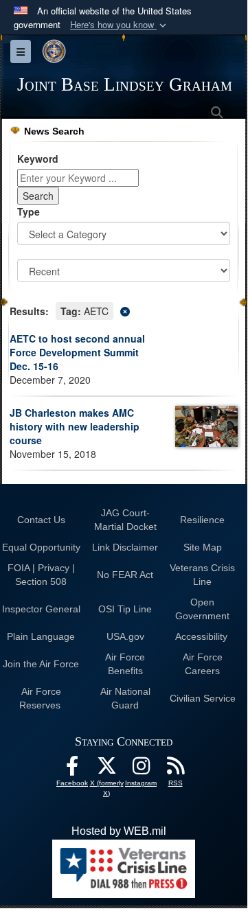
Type (28, 211)
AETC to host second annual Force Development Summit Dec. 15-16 (77, 352)
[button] (119, 25)
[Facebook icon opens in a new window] (72, 769)
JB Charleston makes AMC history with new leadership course (74, 426)
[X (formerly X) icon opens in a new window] (106, 769)
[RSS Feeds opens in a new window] (175, 769)
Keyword (37, 158)
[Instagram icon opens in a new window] (141, 769)
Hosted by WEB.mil (118, 831)
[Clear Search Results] (124, 310)
